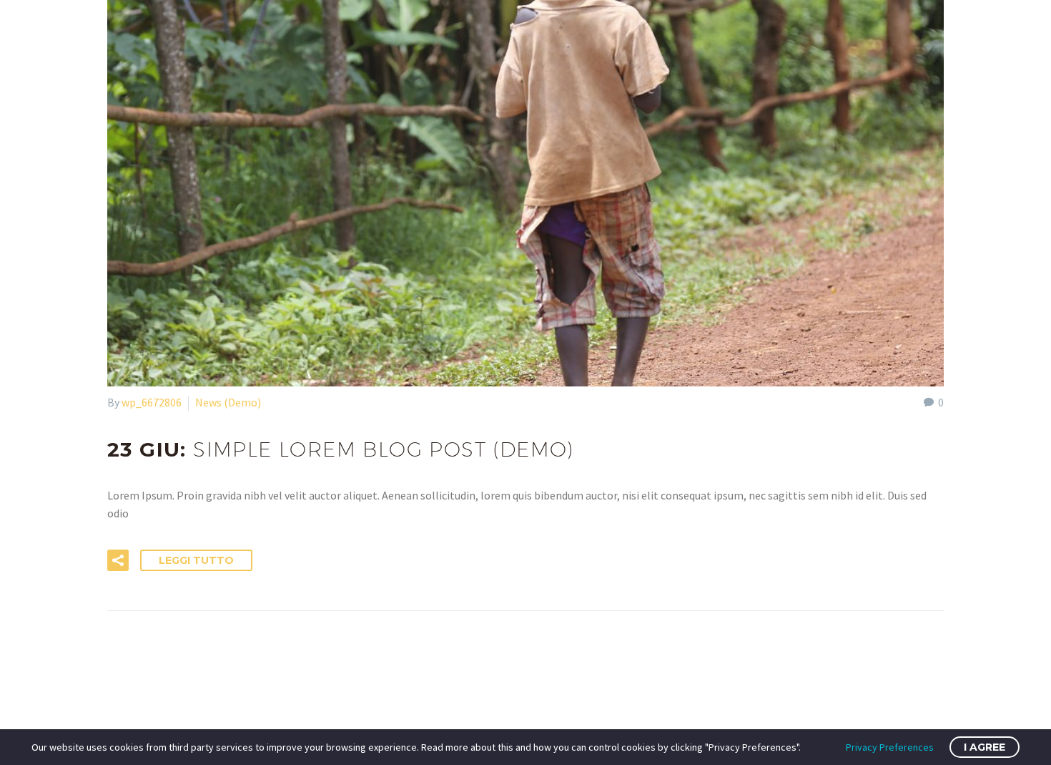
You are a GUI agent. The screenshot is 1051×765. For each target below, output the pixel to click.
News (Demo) (228, 402)
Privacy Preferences (890, 747)
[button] (118, 560)
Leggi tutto (196, 560)
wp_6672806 (152, 402)
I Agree (984, 747)
